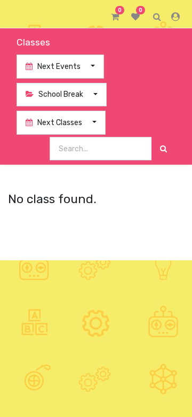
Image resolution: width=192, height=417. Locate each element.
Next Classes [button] (60, 122)
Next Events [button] (59, 66)
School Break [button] (61, 94)
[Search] (163, 149)
